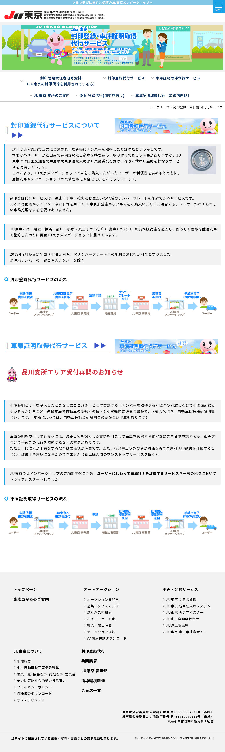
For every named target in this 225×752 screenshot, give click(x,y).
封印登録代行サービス (126, 77)
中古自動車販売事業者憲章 (38, 667)
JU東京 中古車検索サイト (186, 631)
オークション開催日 (103, 599)
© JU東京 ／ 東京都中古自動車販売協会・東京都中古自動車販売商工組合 (174, 738)
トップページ (25, 589)
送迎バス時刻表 (99, 612)
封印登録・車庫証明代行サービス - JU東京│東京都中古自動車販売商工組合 (54, 15)
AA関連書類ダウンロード (107, 638)
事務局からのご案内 (31, 599)
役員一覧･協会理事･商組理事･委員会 (46, 674)
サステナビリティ (31, 700)
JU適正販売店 (177, 625)
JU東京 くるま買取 (181, 599)
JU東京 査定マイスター (184, 612)
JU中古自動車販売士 (182, 619)
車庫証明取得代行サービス (178, 77)
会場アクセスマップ (103, 606)
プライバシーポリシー (34, 687)
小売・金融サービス (180, 589)
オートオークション (101, 589)
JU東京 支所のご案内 (52, 95)
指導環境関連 (93, 680)
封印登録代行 (93, 651)
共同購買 (89, 661)
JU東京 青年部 (94, 670)
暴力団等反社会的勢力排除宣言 (41, 680)
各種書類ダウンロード (34, 693)
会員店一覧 (91, 690)
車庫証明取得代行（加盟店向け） (163, 95)
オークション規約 (101, 631)
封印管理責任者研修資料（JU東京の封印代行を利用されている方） (61, 80)
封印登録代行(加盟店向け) (102, 95)
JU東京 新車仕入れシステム (188, 606)
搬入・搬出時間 (99, 625)
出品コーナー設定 (101, 619)
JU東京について (27, 651)
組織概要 (24, 661)
